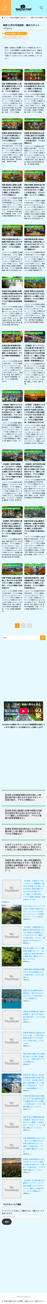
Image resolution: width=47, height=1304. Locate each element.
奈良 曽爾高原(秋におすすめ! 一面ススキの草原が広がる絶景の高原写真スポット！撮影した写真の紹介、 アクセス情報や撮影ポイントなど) (34, 1145)
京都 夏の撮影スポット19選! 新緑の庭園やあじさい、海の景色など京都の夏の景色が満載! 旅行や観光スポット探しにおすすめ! (33, 953)
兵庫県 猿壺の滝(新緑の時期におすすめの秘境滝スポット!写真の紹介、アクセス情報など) (33, 973)
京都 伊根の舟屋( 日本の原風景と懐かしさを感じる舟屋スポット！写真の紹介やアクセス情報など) (34, 1057)
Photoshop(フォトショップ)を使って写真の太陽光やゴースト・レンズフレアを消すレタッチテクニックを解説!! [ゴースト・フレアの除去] (34, 911)
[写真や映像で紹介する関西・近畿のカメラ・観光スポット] (23, 8)
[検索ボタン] (41, 8)
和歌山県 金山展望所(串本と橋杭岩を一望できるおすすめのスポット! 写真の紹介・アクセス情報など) (33, 994)
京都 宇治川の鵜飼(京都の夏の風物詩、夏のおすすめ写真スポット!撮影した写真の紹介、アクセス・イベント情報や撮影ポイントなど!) (34, 1122)
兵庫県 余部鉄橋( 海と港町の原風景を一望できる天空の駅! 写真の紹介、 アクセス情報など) (34, 1015)
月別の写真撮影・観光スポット (16, 33)
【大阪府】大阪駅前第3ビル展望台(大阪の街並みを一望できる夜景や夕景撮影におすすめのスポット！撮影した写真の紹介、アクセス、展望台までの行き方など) (34, 934)
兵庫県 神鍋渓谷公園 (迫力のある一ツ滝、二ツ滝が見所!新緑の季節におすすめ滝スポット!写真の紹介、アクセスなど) (34, 1038)
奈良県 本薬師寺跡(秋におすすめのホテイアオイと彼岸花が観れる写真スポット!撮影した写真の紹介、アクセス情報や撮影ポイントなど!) (34, 1164)
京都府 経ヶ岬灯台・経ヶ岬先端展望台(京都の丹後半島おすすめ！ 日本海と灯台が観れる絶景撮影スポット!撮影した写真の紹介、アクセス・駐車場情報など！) (33, 1081)
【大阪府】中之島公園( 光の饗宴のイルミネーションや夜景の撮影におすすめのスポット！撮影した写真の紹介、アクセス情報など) (33, 1185)
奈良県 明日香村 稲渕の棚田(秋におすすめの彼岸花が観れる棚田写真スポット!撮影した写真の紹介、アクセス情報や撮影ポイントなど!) (34, 1101)
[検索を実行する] (42, 637)
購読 (7, 1221)
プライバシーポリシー (23, 1297)
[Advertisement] (23, 672)
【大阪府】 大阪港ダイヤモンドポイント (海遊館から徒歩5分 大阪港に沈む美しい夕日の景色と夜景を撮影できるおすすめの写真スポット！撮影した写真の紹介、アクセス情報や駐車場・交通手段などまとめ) (34, 890)
